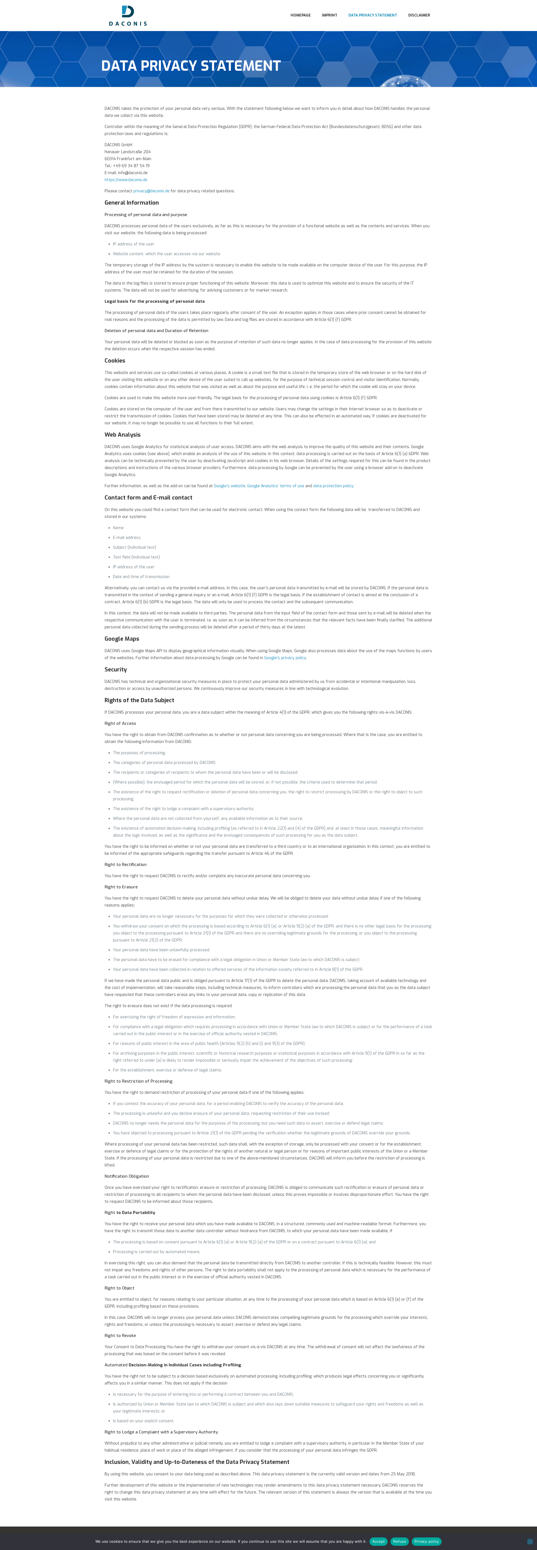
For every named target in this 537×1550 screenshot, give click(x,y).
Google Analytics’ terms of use (275, 486)
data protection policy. (333, 486)
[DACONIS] (128, 15)
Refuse (399, 1541)
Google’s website (229, 486)
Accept (378, 1541)
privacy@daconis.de (151, 191)
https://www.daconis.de (126, 180)
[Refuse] (530, 1541)
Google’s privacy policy (285, 658)
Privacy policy (426, 1541)
